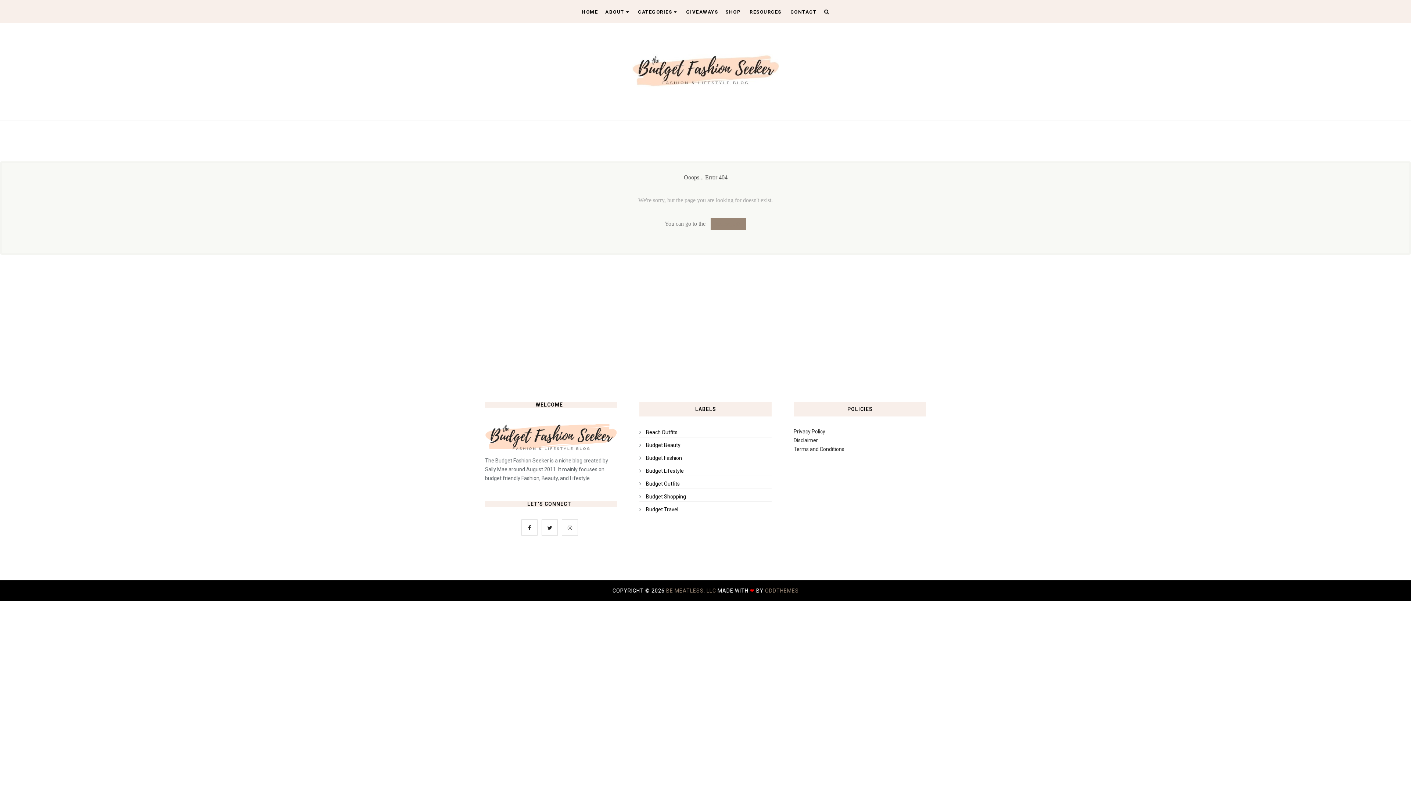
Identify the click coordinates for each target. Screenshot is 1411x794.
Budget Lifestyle (665, 471)
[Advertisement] (705, 328)
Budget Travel (662, 509)
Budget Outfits (663, 484)
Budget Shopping (666, 497)
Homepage (728, 224)
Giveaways (702, 12)
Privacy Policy (809, 431)
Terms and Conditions (819, 449)
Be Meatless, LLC (691, 591)
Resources (766, 12)
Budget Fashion (664, 458)
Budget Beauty (663, 445)
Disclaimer (806, 440)
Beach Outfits (662, 432)
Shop (733, 12)
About (614, 12)
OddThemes (782, 591)
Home (590, 12)
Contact (803, 12)
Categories (655, 12)
